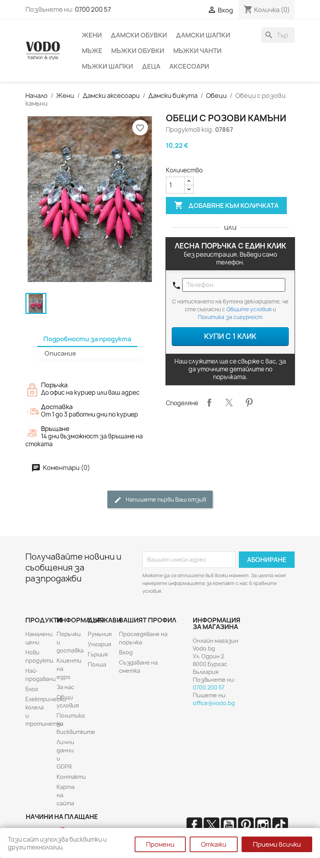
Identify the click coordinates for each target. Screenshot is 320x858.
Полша (97, 664)
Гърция (98, 654)
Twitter (211, 825)
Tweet (229, 402)
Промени (160, 844)
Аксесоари (189, 66)
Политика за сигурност (230, 317)
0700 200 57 (93, 9)
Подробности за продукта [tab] (87, 339)
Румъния (100, 634)
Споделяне (209, 402)
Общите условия (249, 309)
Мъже (92, 50)
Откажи (213, 844)
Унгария (99, 644)
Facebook (194, 825)
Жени (92, 35)
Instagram (263, 825)
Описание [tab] (60, 353)
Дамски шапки (203, 35)
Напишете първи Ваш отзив (165, 499)
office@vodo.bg (214, 703)
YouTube (228, 825)
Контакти (71, 776)
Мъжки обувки (137, 50)
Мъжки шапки (107, 66)
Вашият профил (147, 620)
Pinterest (249, 402)
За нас (65, 687)
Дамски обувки (139, 35)
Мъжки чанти (197, 50)
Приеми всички (277, 844)
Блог (31, 689)
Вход (126, 652)
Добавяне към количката (226, 205)
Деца (151, 66)
